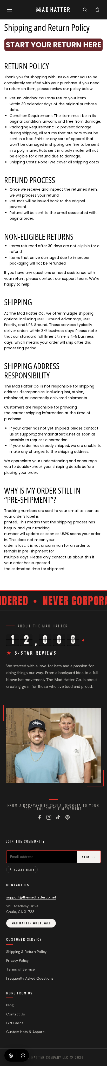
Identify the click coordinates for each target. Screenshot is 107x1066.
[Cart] (97, 9)
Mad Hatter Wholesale (31, 923)
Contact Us (15, 1014)
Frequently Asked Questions (30, 978)
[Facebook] (39, 817)
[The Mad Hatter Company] (53, 9)
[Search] (84, 9)
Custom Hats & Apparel (26, 1031)
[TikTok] (58, 817)
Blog (10, 1005)
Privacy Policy (17, 960)
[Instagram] (48, 817)
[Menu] (9, 9)
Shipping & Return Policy (26, 951)
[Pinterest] (67, 817)
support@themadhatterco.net (31, 897)
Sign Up (89, 857)
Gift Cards (14, 1023)
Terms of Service (20, 969)
